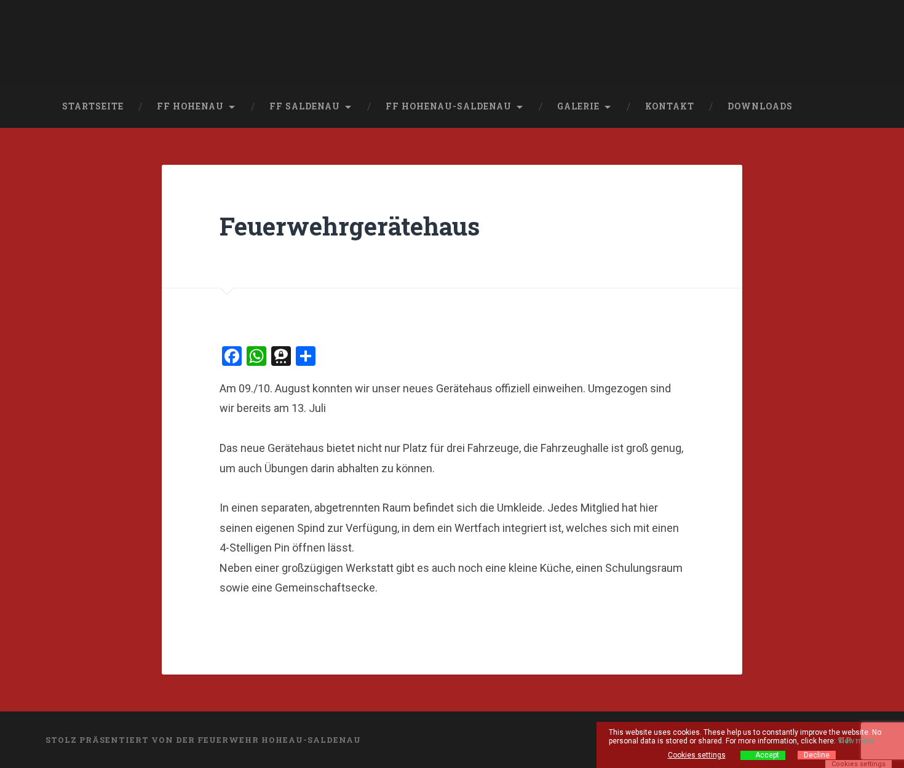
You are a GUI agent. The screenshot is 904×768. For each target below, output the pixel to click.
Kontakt (669, 106)
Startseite (93, 106)
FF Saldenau (304, 106)
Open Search (847, 107)
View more (856, 741)
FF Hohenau (190, 106)
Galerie (578, 106)
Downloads (760, 106)
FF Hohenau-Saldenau (449, 106)
